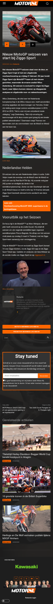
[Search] (48, 337)
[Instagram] (21, 579)
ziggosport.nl (40, 255)
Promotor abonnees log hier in (26, 332)
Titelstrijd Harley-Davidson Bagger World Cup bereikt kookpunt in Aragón (26, 455)
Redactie (16, 64)
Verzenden (44, 376)
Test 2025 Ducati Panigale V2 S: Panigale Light (40, 408)
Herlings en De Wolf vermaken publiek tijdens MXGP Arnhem (26, 536)
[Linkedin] (37, 579)
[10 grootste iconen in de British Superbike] (26, 479)
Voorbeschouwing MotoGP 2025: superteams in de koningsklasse (26, 207)
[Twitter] (27, 579)
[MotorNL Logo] (27, 3)
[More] (33, 44)
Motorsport (6, 461)
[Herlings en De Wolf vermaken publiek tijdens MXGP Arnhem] (26, 518)
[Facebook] (17, 311)
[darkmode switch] (6, 600)
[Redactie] (8, 304)
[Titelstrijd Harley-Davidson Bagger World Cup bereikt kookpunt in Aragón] (26, 437)
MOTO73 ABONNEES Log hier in (27, 327)
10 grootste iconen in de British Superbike (24, 496)
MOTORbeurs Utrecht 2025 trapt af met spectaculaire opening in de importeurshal (13, 410)
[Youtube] (32, 579)
